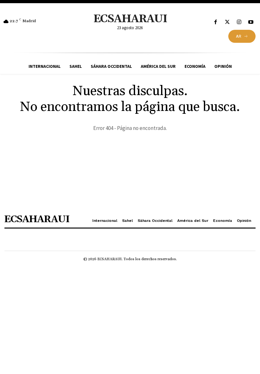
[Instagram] (239, 22)
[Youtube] (251, 22)
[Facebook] (215, 22)
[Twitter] (227, 22)
